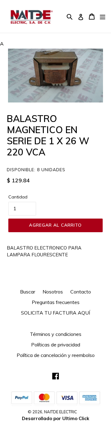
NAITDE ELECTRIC (60, 411)
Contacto (80, 292)
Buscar (27, 292)
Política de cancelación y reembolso (56, 355)
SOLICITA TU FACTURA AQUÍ (55, 313)
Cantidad (17, 197)
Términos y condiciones (55, 334)
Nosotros (53, 292)
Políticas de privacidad (55, 344)
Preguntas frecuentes (56, 302)
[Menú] (102, 17)
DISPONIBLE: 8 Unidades (36, 169)
